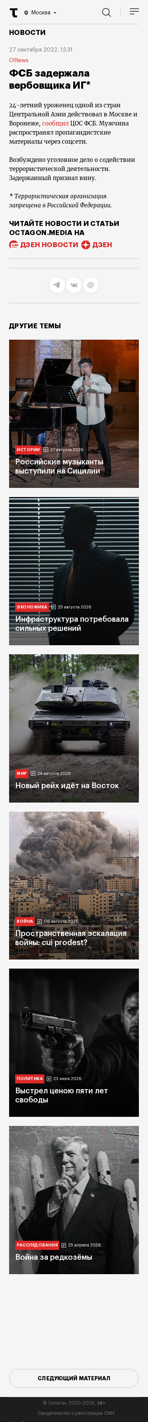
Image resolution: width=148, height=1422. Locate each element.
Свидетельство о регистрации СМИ (76, 1413)
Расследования (37, 1245)
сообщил (55, 123)
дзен (102, 244)
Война (25, 921)
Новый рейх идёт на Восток (67, 786)
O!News (18, 60)
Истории (28, 450)
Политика (30, 1079)
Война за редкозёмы (53, 1257)
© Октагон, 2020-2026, (74, 1403)
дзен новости (49, 244)
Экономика (32, 607)
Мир (22, 773)
